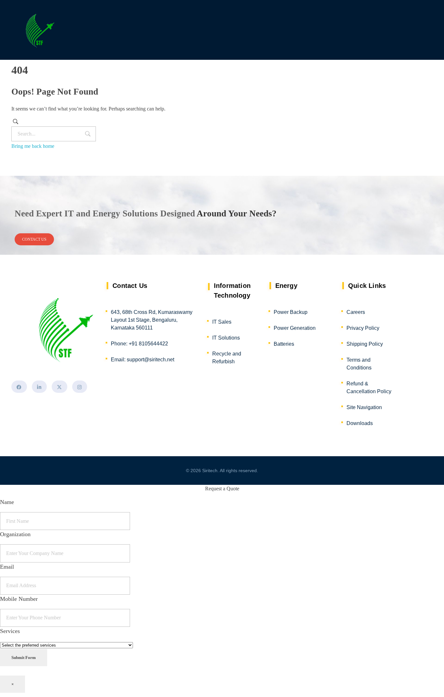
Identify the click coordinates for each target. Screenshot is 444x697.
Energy (286, 285)
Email (7, 566)
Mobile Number (19, 599)
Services (10, 631)
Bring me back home (32, 146)
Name (7, 502)
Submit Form (23, 657)
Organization (15, 534)
